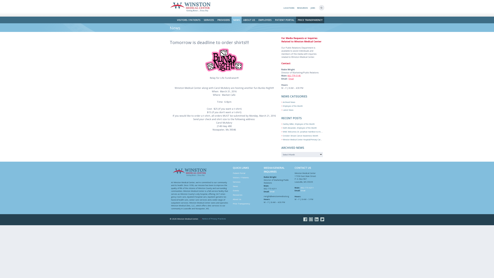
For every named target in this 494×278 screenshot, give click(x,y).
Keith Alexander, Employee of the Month (300, 128)
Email (291, 78)
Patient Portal (284, 19)
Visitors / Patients (188, 19)
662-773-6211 (307, 187)
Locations (289, 8)
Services (209, 19)
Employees (265, 19)
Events (236, 190)
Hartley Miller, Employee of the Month (299, 124)
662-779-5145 (294, 75)
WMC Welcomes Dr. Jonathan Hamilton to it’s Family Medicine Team (311, 132)
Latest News (288, 110)
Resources (302, 8)
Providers (223, 19)
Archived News (289, 102)
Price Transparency (310, 19)
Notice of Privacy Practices (214, 219)
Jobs (313, 8)
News (236, 19)
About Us (249, 19)
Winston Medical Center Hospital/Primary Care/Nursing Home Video (311, 139)
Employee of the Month (293, 106)
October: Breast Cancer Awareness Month (300, 135)
